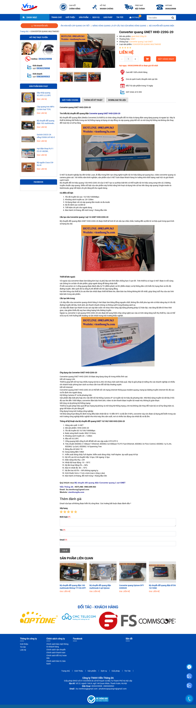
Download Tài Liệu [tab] (117, 100)
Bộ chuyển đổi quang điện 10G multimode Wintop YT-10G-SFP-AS (73, 586)
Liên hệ (23, 650)
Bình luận (65, 517)
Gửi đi (64, 550)
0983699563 (43, 76)
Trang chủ (56, 17)
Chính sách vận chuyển (56, 649)
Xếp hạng (64, 508)
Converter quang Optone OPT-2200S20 (131, 586)
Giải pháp (107, 17)
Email (63, 539)
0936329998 (45, 58)
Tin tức (23, 647)
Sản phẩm (83, 17)
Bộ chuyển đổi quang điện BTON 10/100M (162, 586)
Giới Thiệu (70, 17)
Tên (62, 530)
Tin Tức (119, 17)
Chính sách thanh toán (55, 652)
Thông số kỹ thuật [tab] (93, 100)
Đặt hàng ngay (166, 59)
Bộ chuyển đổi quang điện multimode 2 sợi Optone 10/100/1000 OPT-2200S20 (101, 586)
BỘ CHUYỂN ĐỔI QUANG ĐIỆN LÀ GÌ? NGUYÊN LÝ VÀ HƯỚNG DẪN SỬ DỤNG (157, 25)
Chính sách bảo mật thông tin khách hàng (57, 645)
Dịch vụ (95, 17)
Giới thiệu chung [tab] (70, 100)
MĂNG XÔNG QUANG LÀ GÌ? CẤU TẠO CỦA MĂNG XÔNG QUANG (95, 25)
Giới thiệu (24, 644)
